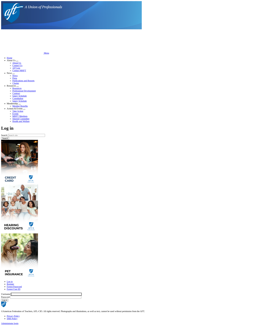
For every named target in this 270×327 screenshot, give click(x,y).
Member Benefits (20, 106)
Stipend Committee (20, 119)
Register (10, 284)
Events (15, 113)
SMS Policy (12, 318)
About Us (16, 63)
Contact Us (17, 65)
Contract (16, 93)
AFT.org (16, 68)
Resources (17, 88)
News (15, 75)
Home (9, 58)
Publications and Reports (23, 80)
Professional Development (24, 91)
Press (14, 78)
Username (5, 294)
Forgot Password (14, 286)
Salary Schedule (19, 96)
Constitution (17, 98)
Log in (10, 281)
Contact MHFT (19, 70)
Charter (15, 83)
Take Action (17, 111)
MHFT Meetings (19, 116)
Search (4, 135)
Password (5, 297)
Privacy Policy (13, 316)
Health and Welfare (21, 121)
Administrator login (9, 323)
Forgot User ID (13, 289)
